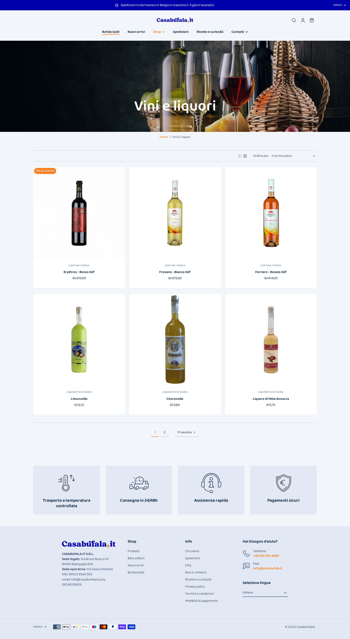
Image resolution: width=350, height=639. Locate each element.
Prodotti (134, 551)
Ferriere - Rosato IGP (271, 272)
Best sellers (136, 558)
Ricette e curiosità (198, 579)
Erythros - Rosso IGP (79, 272)
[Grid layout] (245, 156)
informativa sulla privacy (24, 616)
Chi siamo (192, 551)
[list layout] (240, 156)
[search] (293, 20)
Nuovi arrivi (136, 565)
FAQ (188, 565)
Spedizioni (192, 558)
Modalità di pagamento (201, 600)
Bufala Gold (136, 572)
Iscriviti (50, 627)
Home (164, 137)
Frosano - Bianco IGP (175, 272)
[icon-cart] (311, 20)
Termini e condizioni (199, 593)
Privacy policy (195, 586)
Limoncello (79, 399)
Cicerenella (174, 399)
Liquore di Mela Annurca (271, 399)
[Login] (302, 20)
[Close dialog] (91, 568)
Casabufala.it (306, 627)
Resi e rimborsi (196, 572)
